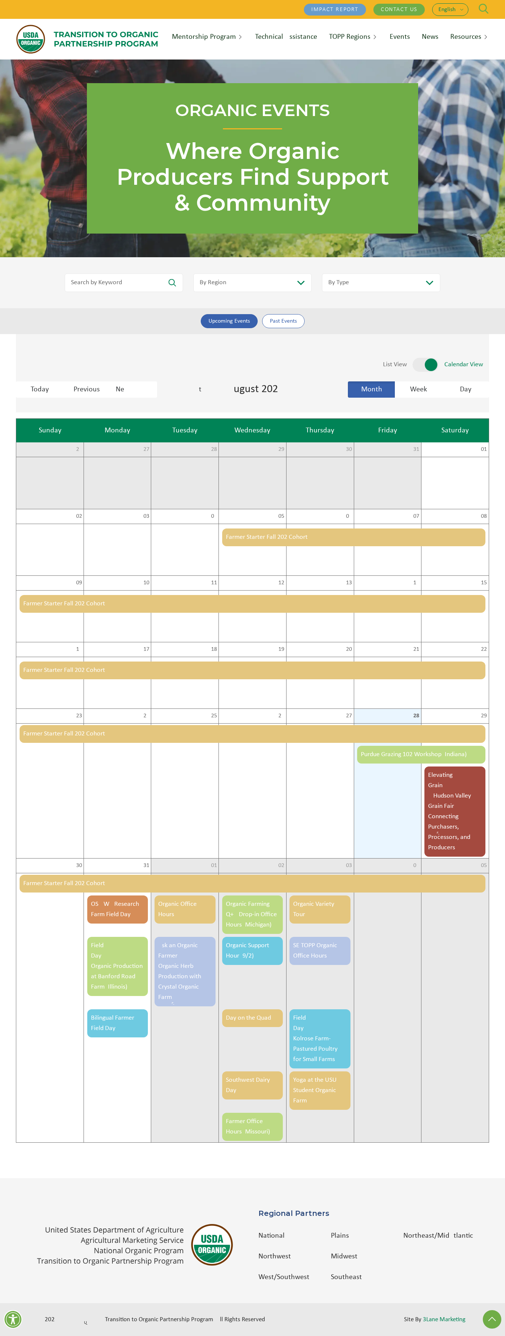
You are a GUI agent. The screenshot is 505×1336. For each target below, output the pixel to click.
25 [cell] (214, 716)
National (271, 1236)
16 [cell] (79, 649)
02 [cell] (79, 516)
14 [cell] (416, 583)
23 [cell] (79, 716)
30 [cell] (349, 449)
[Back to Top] (492, 1319)
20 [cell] (349, 649)
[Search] (484, 9)
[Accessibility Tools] (13, 1319)
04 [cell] (214, 516)
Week (418, 389)
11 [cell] (214, 583)
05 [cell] (281, 516)
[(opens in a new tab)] (138, 1245)
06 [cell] (349, 516)
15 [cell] (484, 583)
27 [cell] (146, 449)
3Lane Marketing (444, 1319)
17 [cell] (146, 649)
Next (136, 389)
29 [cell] (281, 449)
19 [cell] (281, 649)
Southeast (346, 1277)
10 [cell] (146, 583)
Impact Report (335, 10)
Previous (87, 389)
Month (371, 389)
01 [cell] (484, 449)
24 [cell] (146, 716)
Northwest (274, 1256)
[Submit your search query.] (172, 283)
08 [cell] (484, 516)
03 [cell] (146, 516)
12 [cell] (281, 583)
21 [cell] (416, 649)
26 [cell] (79, 449)
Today (40, 389)
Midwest (344, 1256)
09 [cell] (79, 583)
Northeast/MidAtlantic (438, 1236)
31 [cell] (416, 449)
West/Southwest (283, 1277)
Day (465, 389)
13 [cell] (349, 583)
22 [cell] (484, 649)
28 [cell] (214, 449)
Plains (340, 1236)
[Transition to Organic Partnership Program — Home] (87, 39)
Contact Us (399, 10)
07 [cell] (416, 516)
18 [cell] (214, 649)
